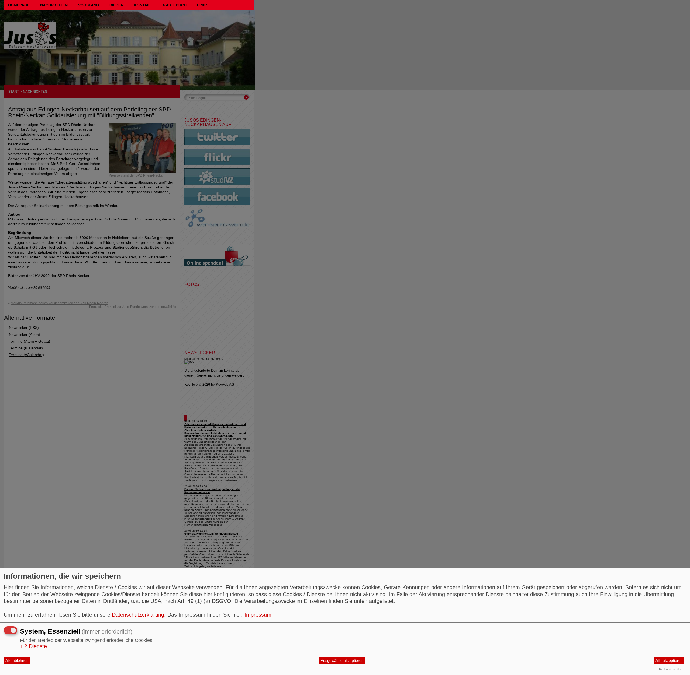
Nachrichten (54, 5)
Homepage (19, 5)
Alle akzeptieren (669, 660)
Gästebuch (175, 5)
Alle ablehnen (17, 660)
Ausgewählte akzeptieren (342, 660)
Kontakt (143, 5)
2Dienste (33, 646)
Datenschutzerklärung (138, 615)
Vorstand (88, 5)
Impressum (257, 615)
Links (202, 5)
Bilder (116, 5)
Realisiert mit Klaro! (671, 669)
